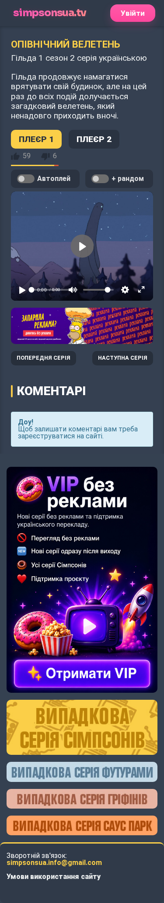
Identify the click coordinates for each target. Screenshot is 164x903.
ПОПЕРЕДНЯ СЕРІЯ (43, 357)
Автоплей (53, 178)
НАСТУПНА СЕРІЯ (122, 357)
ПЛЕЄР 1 (36, 139)
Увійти (133, 13)
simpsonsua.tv (49, 12)
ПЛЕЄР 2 (94, 139)
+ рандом (128, 178)
